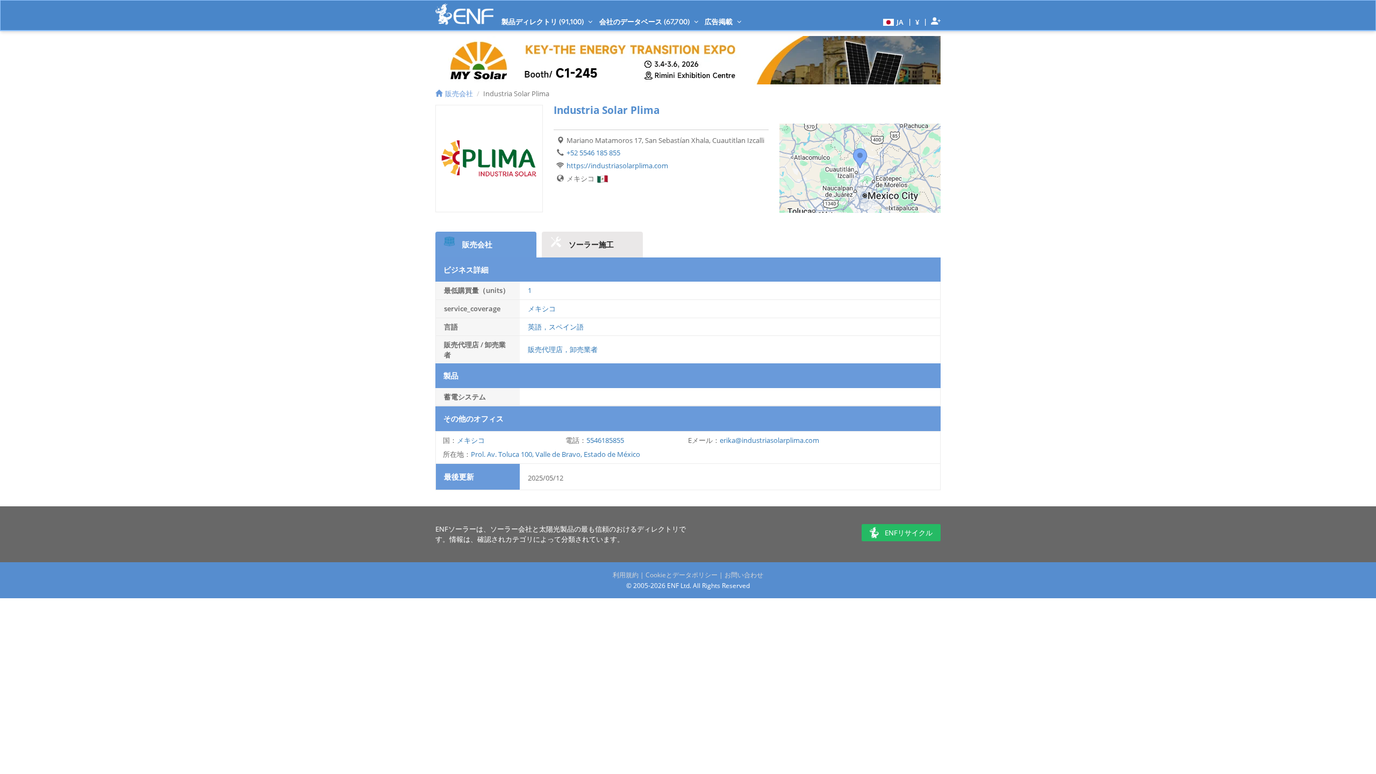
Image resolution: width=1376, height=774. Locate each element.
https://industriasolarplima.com (617, 165)
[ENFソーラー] (464, 14)
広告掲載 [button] (719, 21)
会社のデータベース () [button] (645, 21)
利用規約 (626, 574)
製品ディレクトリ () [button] (543, 21)
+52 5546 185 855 (593, 152)
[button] (892, 21)
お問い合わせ (744, 574)
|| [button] (917, 22)
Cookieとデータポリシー (682, 574)
